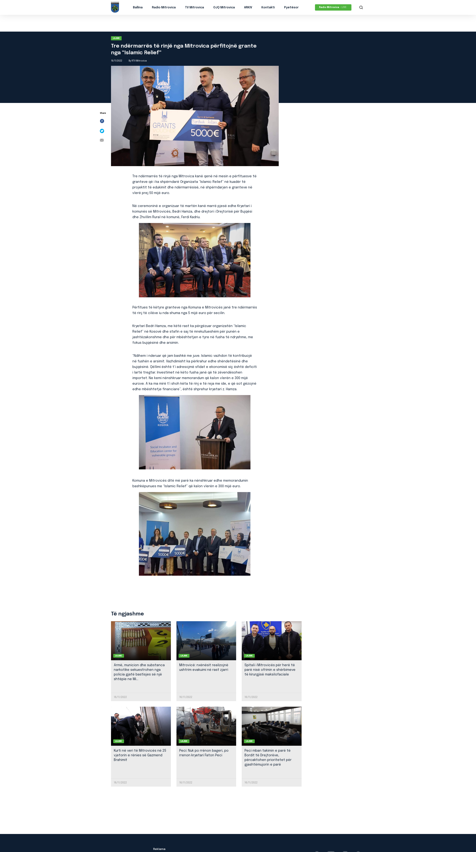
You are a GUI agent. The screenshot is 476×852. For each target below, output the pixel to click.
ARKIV (248, 7)
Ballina (138, 7)
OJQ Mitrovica (224, 7)
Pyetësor (291, 7)
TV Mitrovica (194, 7)
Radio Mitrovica (164, 7)
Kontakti (268, 7)
